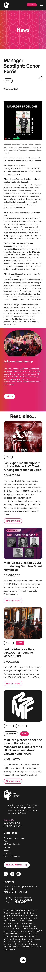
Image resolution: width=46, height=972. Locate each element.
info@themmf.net (13, 825)
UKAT (8, 457)
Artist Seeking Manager (14, 837)
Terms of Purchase (12, 856)
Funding (21, 726)
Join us (9, 396)
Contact (7, 853)
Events (8, 643)
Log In (32, 5)
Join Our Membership (17, 864)
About (6, 841)
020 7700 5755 (12, 822)
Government (11, 733)
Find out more (13, 520)
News (8, 80)
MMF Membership (12, 844)
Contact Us (9, 819)
